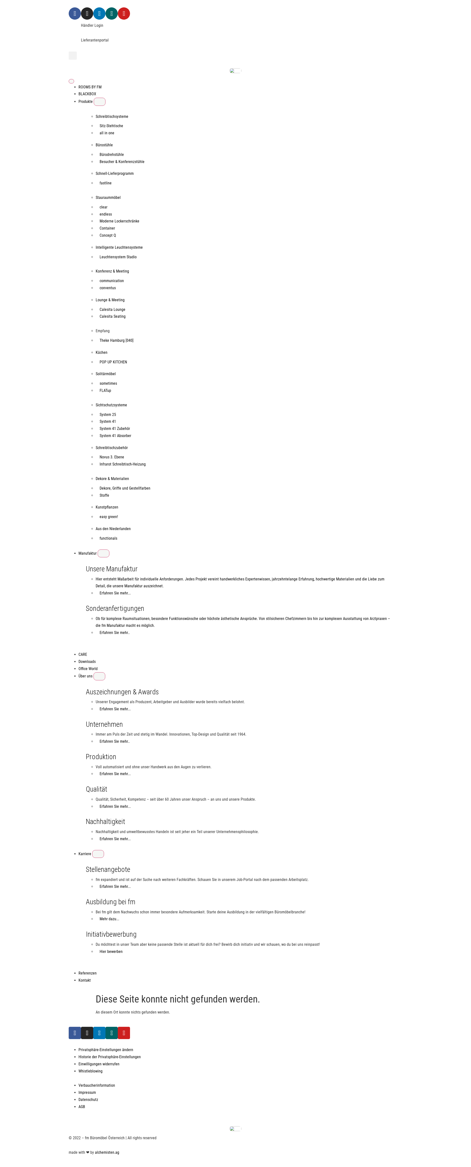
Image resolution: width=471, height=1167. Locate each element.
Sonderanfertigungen (115, 608)
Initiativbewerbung (111, 934)
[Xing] (111, 13)
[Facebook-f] (75, 1033)
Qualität (96, 789)
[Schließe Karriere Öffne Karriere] (98, 854)
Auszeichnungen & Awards (122, 692)
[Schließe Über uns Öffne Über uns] (99, 676)
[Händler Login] (75, 28)
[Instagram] (87, 13)
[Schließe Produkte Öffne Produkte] (99, 102)
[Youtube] (124, 13)
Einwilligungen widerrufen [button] (98, 1064)
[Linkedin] (99, 13)
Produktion (101, 757)
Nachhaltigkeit (105, 821)
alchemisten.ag (107, 1152)
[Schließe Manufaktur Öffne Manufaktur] (103, 553)
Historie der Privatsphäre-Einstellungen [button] (109, 1057)
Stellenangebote (108, 869)
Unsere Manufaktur (112, 569)
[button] (73, 56)
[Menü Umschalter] (71, 81)
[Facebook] (75, 13)
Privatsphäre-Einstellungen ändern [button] (105, 1049)
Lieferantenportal (95, 40)
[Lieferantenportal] (75, 43)
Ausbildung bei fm (110, 902)
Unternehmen (104, 724)
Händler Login (92, 25)
